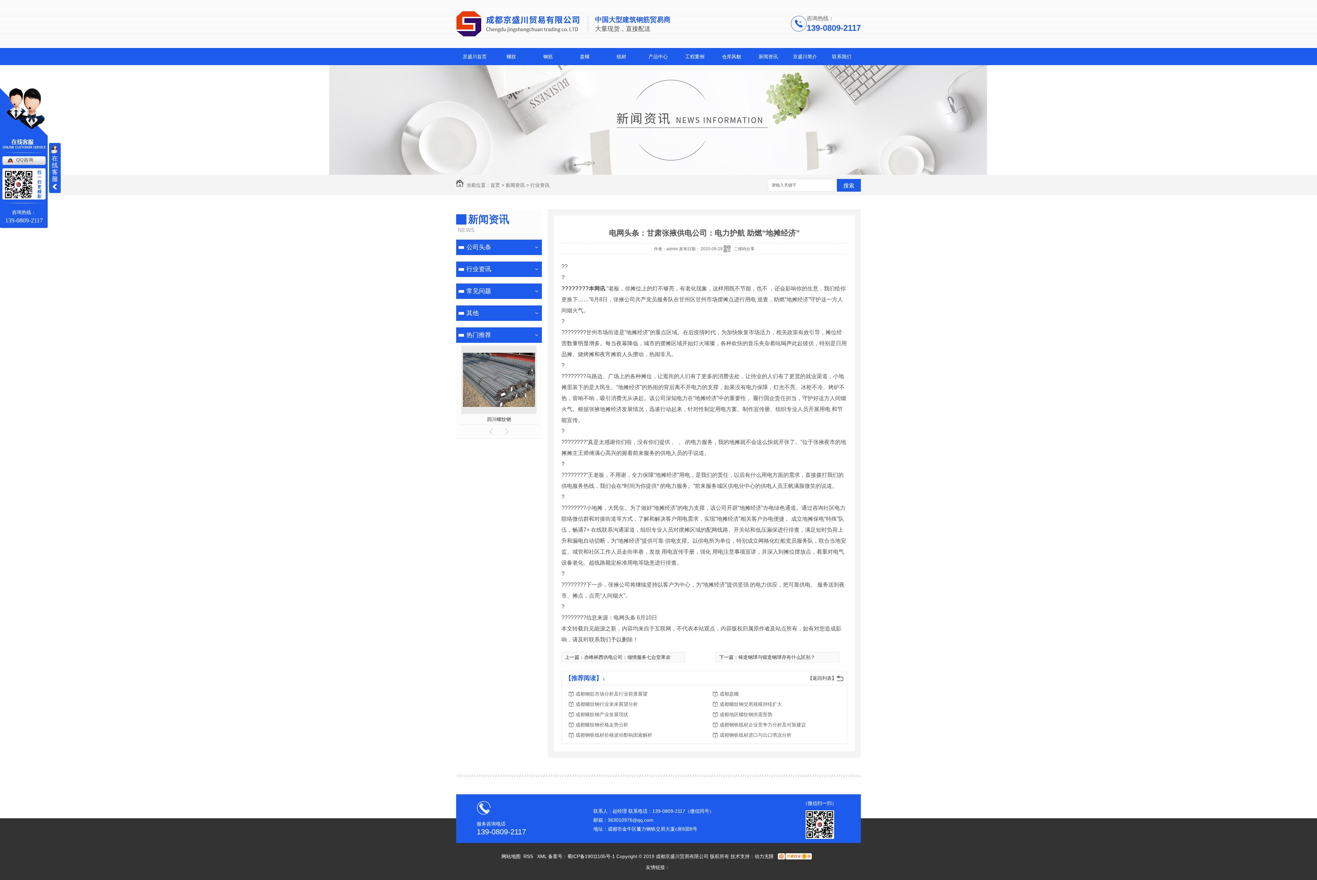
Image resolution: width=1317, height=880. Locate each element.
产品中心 (658, 56)
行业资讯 (539, 185)
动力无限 (764, 856)
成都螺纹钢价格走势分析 (602, 724)
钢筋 (548, 56)
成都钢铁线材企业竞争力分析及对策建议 (763, 724)
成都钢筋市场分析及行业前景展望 (612, 694)
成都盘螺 (729, 694)
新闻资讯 (768, 56)
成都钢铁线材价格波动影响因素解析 (614, 735)
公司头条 (478, 247)
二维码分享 (744, 248)
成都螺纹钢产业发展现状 (602, 714)
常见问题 (478, 291)
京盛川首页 (475, 56)
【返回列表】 (822, 678)
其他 (472, 313)
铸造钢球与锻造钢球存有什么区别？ (776, 657)
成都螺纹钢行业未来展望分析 (607, 704)
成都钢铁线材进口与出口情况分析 (756, 735)
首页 (495, 185)
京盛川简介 (805, 56)
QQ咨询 (24, 159)
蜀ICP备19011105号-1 (591, 856)
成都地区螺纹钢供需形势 (746, 714)
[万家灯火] (794, 856)
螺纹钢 (499, 419)
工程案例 (694, 56)
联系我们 (841, 56)
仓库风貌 (731, 56)
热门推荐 (478, 334)
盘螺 (585, 56)
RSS (528, 856)
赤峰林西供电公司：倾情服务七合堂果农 (627, 657)
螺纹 (511, 56)
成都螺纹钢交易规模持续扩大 (751, 704)
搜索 (848, 186)
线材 (621, 56)
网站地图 (511, 856)
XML (542, 856)
